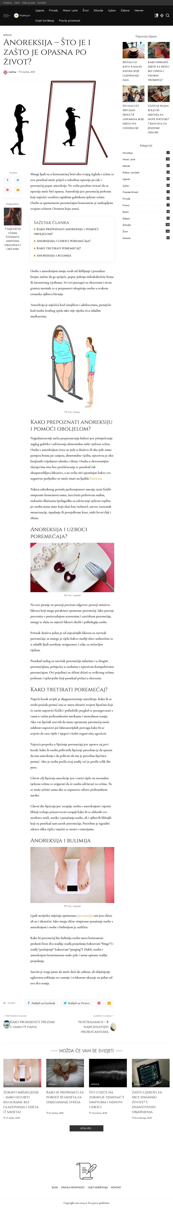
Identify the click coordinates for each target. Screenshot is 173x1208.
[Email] (18, 190)
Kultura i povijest (131, 172)
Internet (126, 166)
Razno (126, 212)
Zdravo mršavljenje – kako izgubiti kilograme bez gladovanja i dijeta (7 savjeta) (21, 1102)
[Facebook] (7, 180)
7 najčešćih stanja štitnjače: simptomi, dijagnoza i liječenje (13, 239)
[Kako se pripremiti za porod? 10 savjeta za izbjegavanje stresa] (65, 1073)
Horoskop (128, 153)
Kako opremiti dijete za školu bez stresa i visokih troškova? (158, 71)
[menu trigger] (8, 15)
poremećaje (85, 916)
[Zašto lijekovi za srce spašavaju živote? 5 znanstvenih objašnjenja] (151, 1073)
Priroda (126, 198)
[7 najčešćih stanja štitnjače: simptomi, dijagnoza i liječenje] (13, 216)
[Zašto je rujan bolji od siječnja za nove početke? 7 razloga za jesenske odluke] (159, 94)
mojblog (12, 72)
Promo (126, 205)
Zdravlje (7, 35)
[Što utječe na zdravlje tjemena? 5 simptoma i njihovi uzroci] (108, 1073)
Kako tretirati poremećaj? (59, 248)
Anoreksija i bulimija (54, 255)
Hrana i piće (129, 159)
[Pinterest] (7, 190)
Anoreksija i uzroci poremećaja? (64, 241)
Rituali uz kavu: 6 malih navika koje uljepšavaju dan (132, 71)
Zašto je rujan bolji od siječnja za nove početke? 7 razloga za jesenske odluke (158, 119)
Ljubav (126, 185)
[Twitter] (18, 180)
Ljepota (126, 179)
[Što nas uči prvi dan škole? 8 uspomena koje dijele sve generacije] (133, 94)
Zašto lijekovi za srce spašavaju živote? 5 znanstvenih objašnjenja (147, 1102)
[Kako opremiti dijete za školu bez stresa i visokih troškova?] (159, 50)
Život (125, 231)
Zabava (126, 218)
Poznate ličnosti (130, 192)
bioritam (95, 479)
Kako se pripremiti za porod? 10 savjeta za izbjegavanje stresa (65, 1097)
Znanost (126, 238)
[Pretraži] (168, 15)
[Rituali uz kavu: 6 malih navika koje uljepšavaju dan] (133, 50)
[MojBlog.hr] (22, 15)
